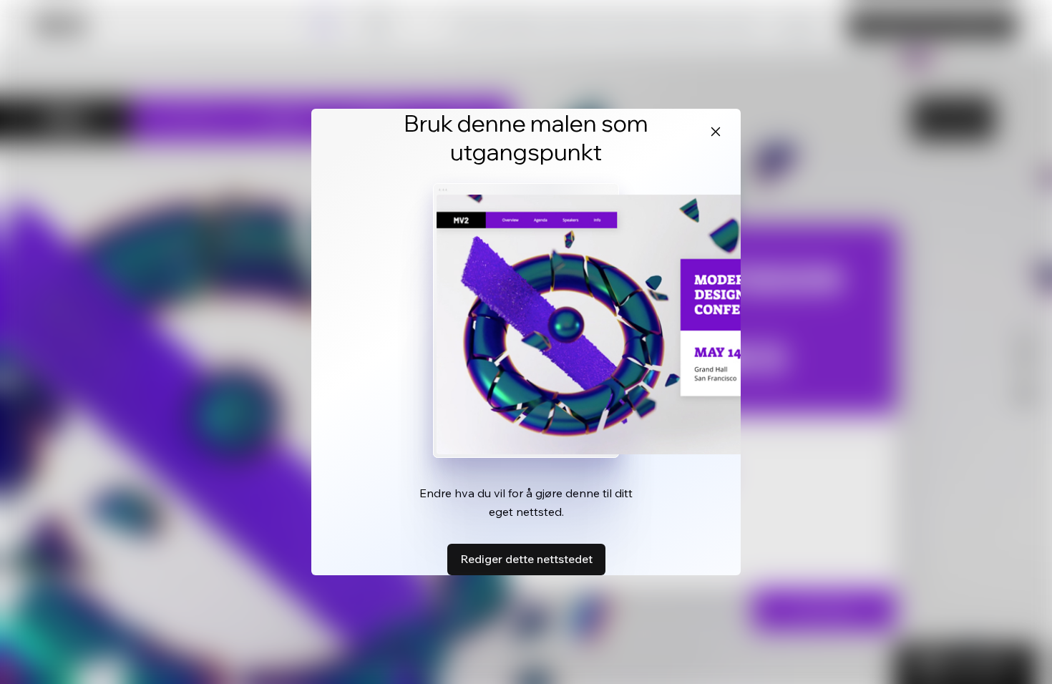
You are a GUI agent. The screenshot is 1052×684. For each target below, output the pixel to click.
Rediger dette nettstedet (526, 559)
